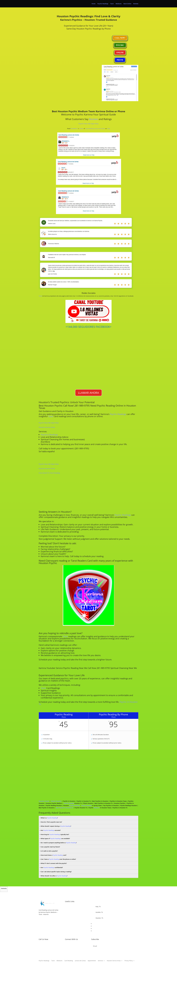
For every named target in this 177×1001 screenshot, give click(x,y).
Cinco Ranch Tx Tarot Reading (49, 473)
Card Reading (68, 960)
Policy (94, 924)
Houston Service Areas (47, 427)
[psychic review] (120, 101)
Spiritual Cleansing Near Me (123, 668)
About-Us (69, 907)
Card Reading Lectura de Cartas (95, 128)
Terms (94, 926)
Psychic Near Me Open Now (88, 124)
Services (68, 924)
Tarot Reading (70, 912)
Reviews (135, 4)
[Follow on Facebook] (66, 945)
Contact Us (69, 929)
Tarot (112, 4)
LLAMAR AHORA (88, 393)
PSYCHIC (120, 45)
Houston (68, 926)
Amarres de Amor (71, 919)
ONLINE (120, 52)
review (81, 128)
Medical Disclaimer (98, 928)
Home (93, 4)
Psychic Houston (56, 801)
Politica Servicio (97, 931)
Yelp (108, 128)
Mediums (119, 4)
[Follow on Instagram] (77, 945)
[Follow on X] (70, 945)
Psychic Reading (106, 405)
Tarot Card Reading (72, 921)
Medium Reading (71, 914)
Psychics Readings (49, 434)
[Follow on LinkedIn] (73, 945)
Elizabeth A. (74, 128)
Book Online (127, 4)
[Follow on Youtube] (81, 945)
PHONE (120, 60)
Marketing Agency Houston (49, 980)
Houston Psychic (44, 801)
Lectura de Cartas (71, 917)
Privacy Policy (129, 960)
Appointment (92, 960)
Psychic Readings (102, 4)
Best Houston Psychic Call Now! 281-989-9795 (64, 405)
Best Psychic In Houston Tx (64, 808)
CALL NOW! (120, 37)
